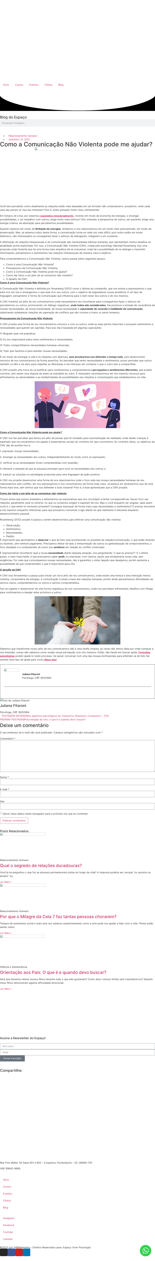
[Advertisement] (77, 1012)
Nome (4, 777)
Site (2, 801)
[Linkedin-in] (26, 1252)
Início (6, 84)
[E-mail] (6, 692)
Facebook (8, 1225)
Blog (60, 84)
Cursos (19, 84)
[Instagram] (4, 1252)
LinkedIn (8, 1239)
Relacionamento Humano (23, 135)
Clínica (48, 84)
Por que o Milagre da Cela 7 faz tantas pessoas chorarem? (58, 916)
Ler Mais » (6, 881)
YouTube (8, 1232)
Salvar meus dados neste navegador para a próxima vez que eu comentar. (45, 813)
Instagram (8, 1218)
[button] (1, 1074)
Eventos (33, 84)
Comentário (7, 738)
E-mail (4, 789)
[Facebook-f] (11, 1252)
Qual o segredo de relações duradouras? (41, 865)
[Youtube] (19, 1252)
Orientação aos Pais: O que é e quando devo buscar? (53, 972)
